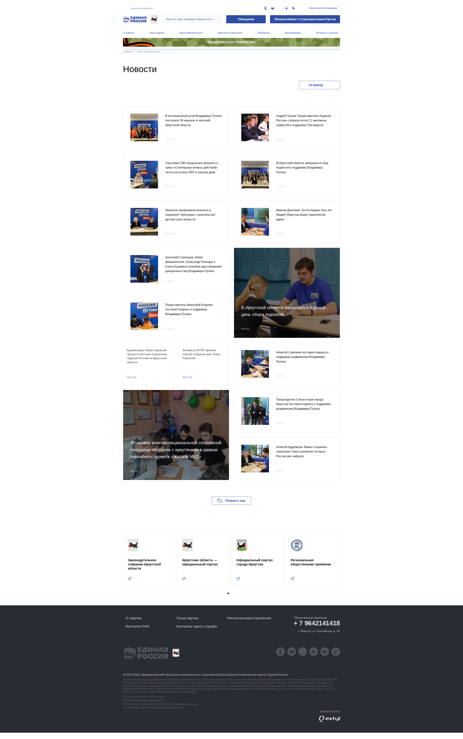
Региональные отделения (249, 618)
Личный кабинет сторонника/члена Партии (305, 19)
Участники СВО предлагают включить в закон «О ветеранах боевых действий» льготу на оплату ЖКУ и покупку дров (191, 167)
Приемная (263, 32)
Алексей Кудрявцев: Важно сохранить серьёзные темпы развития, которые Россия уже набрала (301, 451)
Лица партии (156, 32)
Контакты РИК (137, 626)
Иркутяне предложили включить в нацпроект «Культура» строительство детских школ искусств (190, 215)
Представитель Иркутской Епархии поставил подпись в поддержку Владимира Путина (189, 309)
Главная (128, 51)
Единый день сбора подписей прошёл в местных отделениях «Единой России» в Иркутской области (147, 356)
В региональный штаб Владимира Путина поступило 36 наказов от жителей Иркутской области (193, 120)
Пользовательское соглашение (143, 696)
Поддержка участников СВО (231, 42)
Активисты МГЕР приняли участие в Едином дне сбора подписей (201, 354)
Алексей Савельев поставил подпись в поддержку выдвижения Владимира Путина (302, 357)
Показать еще (235, 500)
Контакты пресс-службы (196, 626)
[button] (228, 593)
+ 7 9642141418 (317, 623)
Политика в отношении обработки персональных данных (160, 704)
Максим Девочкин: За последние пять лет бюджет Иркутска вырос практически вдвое (304, 215)
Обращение (246, 19)
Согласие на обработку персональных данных (153, 707)
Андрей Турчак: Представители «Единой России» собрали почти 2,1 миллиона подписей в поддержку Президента (303, 120)
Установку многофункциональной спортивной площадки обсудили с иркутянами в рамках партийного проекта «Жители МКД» (175, 449)
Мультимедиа (293, 32)
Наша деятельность (191, 32)
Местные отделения (230, 32)
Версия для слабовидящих (323, 8)
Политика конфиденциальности (144, 700)
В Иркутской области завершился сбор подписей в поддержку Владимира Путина (302, 167)
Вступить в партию (327, 32)
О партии (128, 32)
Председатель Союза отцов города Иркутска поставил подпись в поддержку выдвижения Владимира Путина (303, 404)
